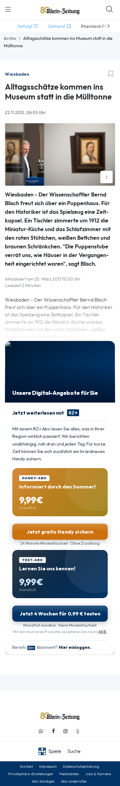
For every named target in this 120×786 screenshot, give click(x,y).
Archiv (10, 38)
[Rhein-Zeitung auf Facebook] (53, 731)
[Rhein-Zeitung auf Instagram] (65, 731)
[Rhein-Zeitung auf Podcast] (78, 731)
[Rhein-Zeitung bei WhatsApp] (41, 731)
